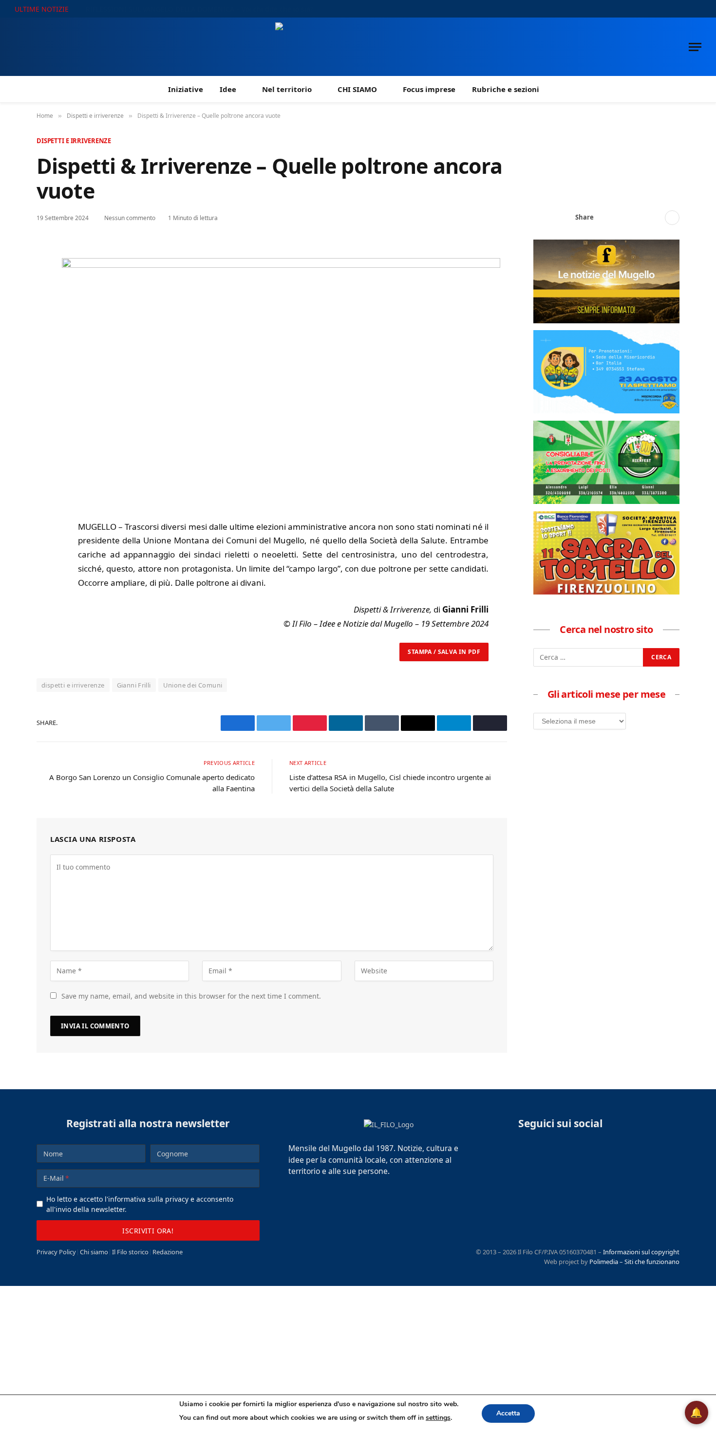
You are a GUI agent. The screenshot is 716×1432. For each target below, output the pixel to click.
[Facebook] (46, 274)
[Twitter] (46, 297)
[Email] (46, 342)
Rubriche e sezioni (505, 89)
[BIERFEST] (606, 501)
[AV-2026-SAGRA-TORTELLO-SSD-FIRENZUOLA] (606, 591)
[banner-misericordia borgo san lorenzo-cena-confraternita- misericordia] (606, 410)
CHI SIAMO (357, 89)
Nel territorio (287, 89)
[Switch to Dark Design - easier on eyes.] (684, 9)
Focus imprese (429, 89)
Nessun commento (129, 218)
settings (438, 1417)
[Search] (697, 9)
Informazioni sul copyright (641, 1251)
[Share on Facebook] (607, 217)
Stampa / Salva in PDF (444, 652)
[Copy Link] (653, 217)
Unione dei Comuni (193, 685)
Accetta (508, 1413)
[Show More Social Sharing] (672, 217)
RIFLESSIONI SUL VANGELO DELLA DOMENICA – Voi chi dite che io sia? (199, 9)
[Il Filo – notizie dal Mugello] (358, 47)
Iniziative (185, 89)
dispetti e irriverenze (73, 685)
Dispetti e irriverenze (74, 140)
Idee (228, 89)
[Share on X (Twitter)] (622, 217)
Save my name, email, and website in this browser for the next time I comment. (191, 996)
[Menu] (695, 47)
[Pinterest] (46, 319)
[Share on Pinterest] (638, 217)
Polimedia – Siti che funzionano (634, 1261)
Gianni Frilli (134, 685)
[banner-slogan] (606, 320)
